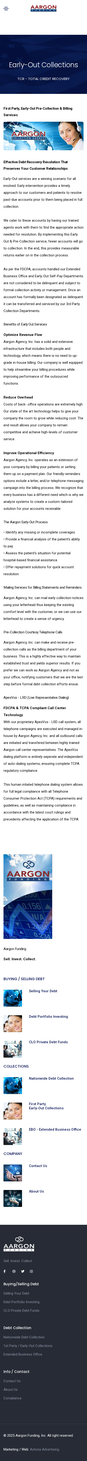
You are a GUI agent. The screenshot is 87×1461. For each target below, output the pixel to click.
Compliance (12, 1398)
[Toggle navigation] (6, 8)
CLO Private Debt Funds (48, 1042)
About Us (36, 1191)
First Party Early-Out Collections (46, 1106)
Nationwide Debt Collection (51, 1078)
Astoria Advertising (44, 1449)
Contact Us (38, 1166)
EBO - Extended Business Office (55, 1129)
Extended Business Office (22, 1354)
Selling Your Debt (43, 991)
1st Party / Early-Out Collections (27, 1346)
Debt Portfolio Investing (48, 1016)
